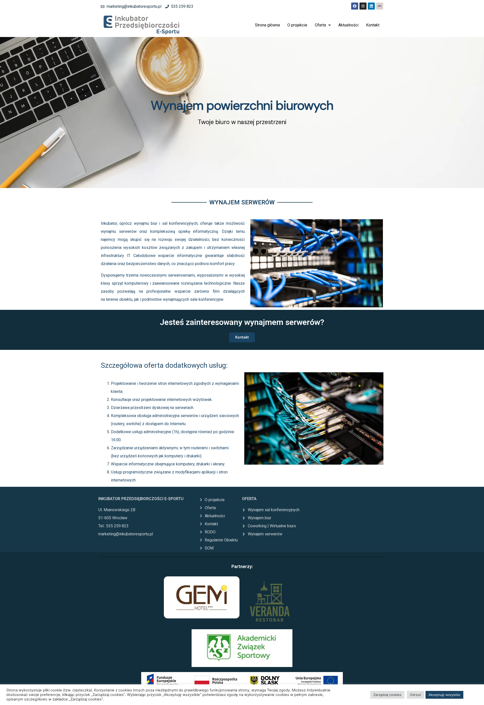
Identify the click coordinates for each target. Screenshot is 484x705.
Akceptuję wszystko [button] (444, 695)
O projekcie (297, 25)
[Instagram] (363, 6)
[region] (242, 112)
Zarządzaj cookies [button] (387, 695)
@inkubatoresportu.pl (134, 534)
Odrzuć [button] (415, 695)
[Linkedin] (371, 6)
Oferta (320, 25)
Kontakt (372, 25)
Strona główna (267, 25)
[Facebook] (354, 6)
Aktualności (348, 25)
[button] (323, 25)
